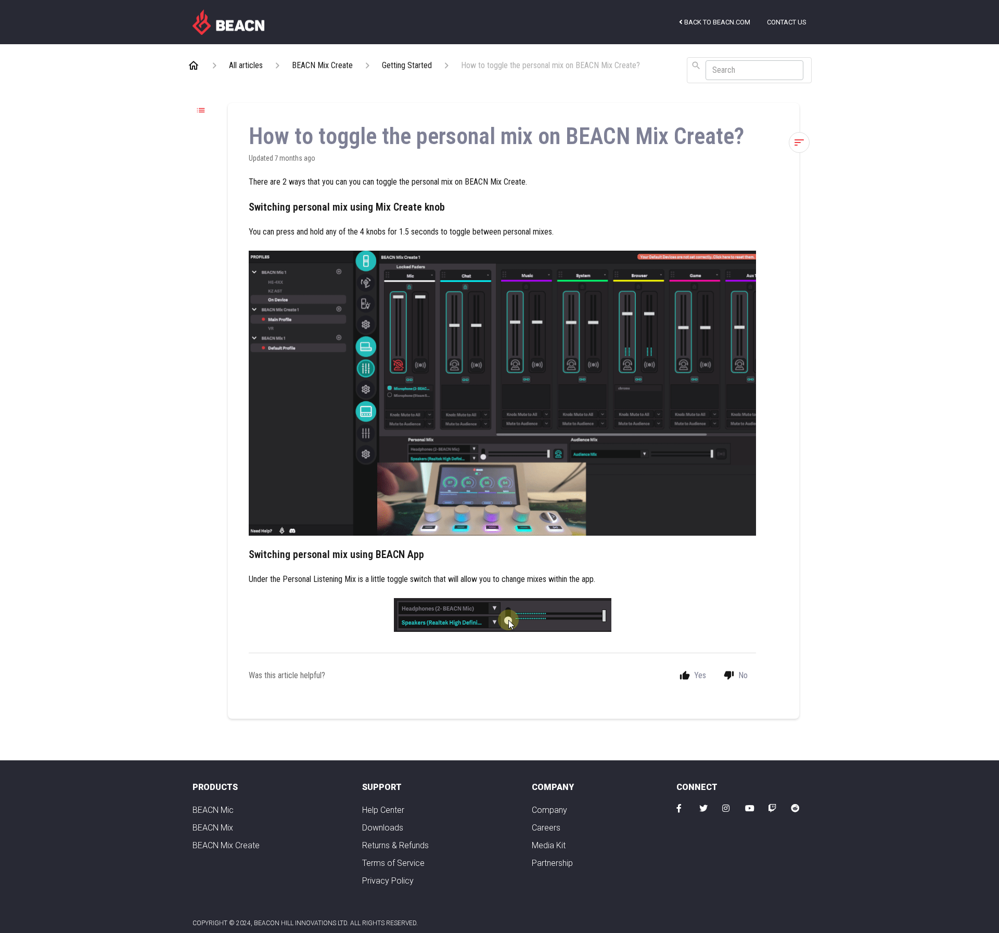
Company (549, 810)
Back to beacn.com (716, 22)
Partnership (552, 863)
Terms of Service (393, 863)
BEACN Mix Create (226, 845)
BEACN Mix (213, 828)
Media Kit (549, 845)
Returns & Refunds (395, 845)
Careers (546, 828)
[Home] (228, 21)
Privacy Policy (388, 881)
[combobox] (749, 70)
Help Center (383, 810)
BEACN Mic (213, 810)
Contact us (786, 22)
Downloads (382, 828)
